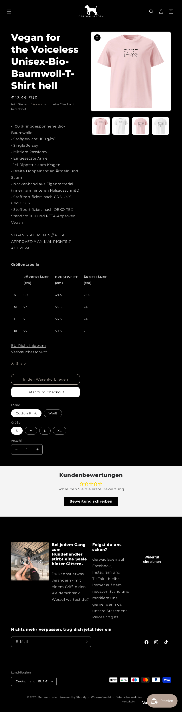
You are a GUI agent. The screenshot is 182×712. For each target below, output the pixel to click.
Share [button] (21, 363)
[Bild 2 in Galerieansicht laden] (121, 126)
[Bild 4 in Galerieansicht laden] (161, 126)
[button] (9, 11)
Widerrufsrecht (101, 697)
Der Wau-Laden (48, 697)
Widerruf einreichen (152, 559)
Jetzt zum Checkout (45, 392)
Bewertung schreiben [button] (90, 501)
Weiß (52, 413)
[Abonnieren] (86, 642)
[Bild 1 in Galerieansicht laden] (101, 126)
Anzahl (16, 440)
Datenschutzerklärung (131, 697)
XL (59, 431)
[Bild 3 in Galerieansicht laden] (141, 126)
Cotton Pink (26, 413)
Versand (37, 104)
